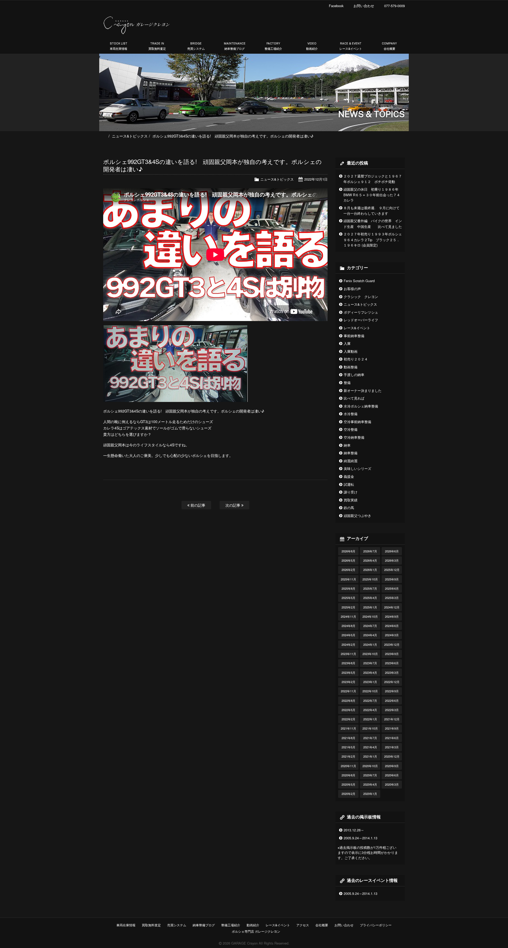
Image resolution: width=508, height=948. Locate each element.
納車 (347, 445)
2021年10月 (370, 728)
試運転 (349, 484)
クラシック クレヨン (361, 296)
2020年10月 (370, 766)
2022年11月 (348, 691)
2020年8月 (348, 775)
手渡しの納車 (354, 374)
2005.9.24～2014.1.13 (360, 837)
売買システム (176, 925)
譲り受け (350, 491)
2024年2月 (348, 644)
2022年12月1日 (316, 179)
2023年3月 (392, 672)
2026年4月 (370, 560)
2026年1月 (370, 569)
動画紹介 (253, 925)
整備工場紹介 (230, 925)
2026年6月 (392, 551)
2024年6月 (392, 626)
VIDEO (312, 46)
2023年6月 (392, 663)
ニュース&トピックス (130, 136)
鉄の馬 (349, 507)
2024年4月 (370, 635)
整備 (347, 382)
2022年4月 (370, 710)
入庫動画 (350, 351)
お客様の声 (352, 288)
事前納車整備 (354, 335)
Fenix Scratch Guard (359, 280)
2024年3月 (392, 635)
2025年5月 (348, 598)
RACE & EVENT (350, 46)
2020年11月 (348, 766)
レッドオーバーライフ (361, 319)
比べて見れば (354, 398)
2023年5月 (348, 672)
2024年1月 (370, 644)
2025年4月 (370, 598)
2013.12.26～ (354, 829)
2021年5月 (348, 747)
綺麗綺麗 (350, 460)
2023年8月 (348, 663)
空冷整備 (350, 429)
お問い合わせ (343, 925)
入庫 (347, 343)
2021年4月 (370, 747)
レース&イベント (357, 327)
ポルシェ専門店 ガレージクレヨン (255, 931)
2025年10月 (370, 579)
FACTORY (273, 46)
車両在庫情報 (125, 925)
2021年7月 (370, 738)
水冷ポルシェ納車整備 (361, 406)
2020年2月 (348, 793)
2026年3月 (392, 560)
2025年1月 (370, 607)
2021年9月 (392, 728)
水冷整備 (350, 413)
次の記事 (233, 505)
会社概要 (321, 925)
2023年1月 (370, 682)
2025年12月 (392, 569)
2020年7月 (370, 775)
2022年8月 (348, 700)
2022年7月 (370, 700)
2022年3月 (392, 710)
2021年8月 (348, 738)
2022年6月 (392, 700)
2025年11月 (348, 579)
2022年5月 (348, 710)
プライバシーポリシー (376, 925)
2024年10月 (370, 616)
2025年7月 (370, 588)
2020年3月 (392, 784)
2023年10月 (370, 654)
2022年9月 (392, 691)
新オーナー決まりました (363, 390)
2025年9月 (392, 579)
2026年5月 (348, 560)
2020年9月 (392, 766)
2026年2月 (348, 569)
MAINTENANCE (235, 46)
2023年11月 (348, 654)
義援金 (349, 476)
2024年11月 (348, 616)
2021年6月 (392, 738)
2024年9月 (392, 616)
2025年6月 (392, 588)
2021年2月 (348, 756)
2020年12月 (392, 756)
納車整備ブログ (204, 925)
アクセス (302, 925)
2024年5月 (348, 635)
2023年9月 (392, 654)
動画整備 (350, 366)
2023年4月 (370, 672)
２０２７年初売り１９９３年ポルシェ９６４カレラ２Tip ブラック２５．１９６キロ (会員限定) (372, 239)
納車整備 (350, 452)
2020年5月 (348, 784)
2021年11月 (348, 728)
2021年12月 (392, 719)
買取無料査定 (151, 925)
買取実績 (350, 499)
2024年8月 (348, 626)
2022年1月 (370, 719)
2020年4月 (370, 784)
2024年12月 (392, 607)
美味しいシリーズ (357, 468)
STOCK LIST (118, 46)
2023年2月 (348, 682)
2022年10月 (370, 691)
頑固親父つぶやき (357, 515)
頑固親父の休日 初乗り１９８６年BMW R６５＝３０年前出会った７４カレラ (371, 195)
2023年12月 (392, 644)
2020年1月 (370, 793)
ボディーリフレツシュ (361, 312)
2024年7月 (370, 626)
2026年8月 (348, 551)
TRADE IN (157, 46)
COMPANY (389, 46)
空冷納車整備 (354, 437)
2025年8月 (348, 588)
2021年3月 (392, 747)
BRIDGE (196, 46)
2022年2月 (348, 719)
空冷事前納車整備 (357, 421)
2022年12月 (392, 682)
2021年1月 (370, 756)
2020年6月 (392, 775)
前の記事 (197, 505)
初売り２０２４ (356, 358)
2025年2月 (348, 607)
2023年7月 (370, 663)
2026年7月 (370, 551)
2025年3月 (392, 598)
